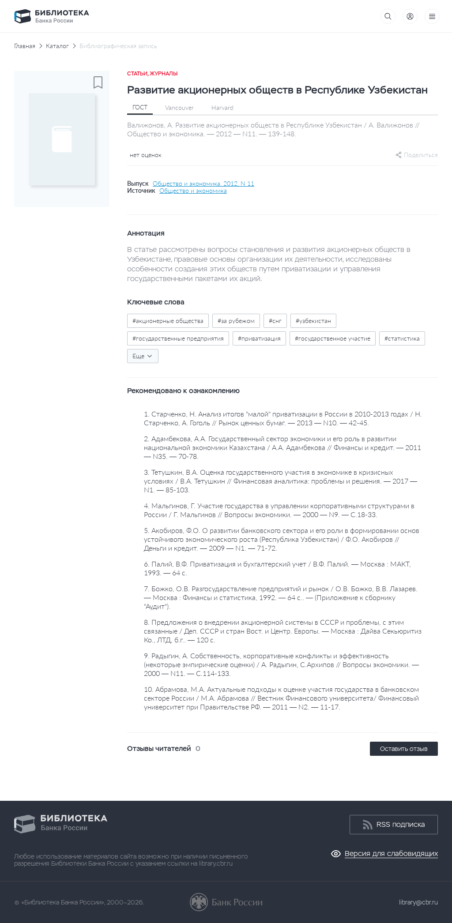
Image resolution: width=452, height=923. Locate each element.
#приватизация (259, 338)
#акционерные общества (167, 320)
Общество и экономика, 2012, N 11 (203, 183)
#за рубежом (236, 320)
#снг (275, 320)
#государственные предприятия (178, 338)
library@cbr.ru (418, 902)
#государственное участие (332, 338)
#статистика (402, 338)
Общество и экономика (193, 190)
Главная (24, 45)
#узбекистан (313, 320)
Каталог (57, 45)
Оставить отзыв (404, 749)
